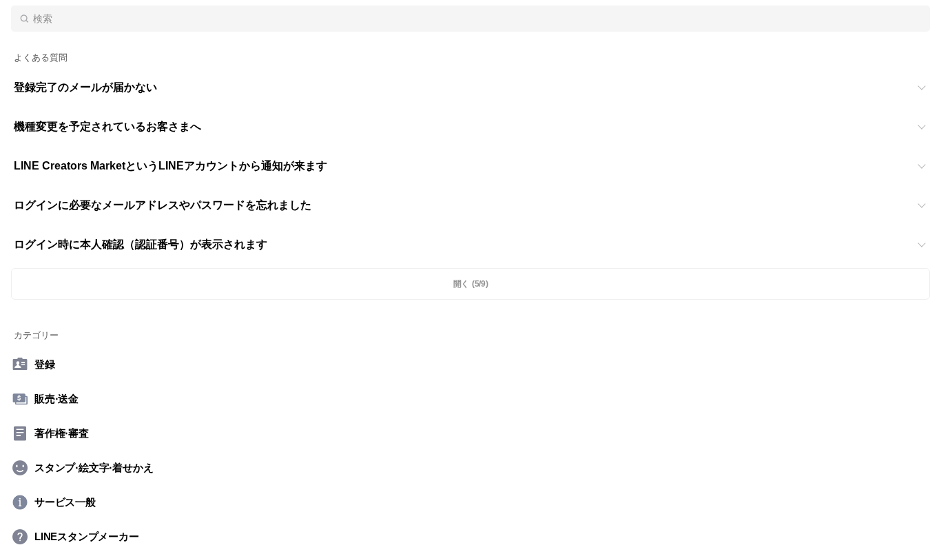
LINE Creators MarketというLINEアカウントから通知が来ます (170, 166)
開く (470, 284)
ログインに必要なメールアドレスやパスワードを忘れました (162, 205)
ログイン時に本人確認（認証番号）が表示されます (140, 244)
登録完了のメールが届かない (85, 87)
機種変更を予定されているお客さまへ (107, 126)
